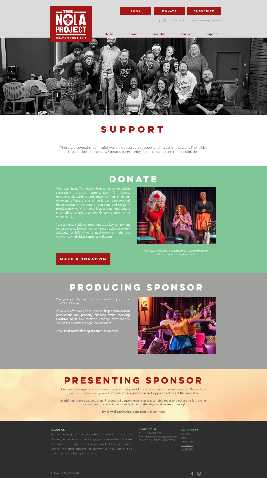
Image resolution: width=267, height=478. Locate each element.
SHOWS (185, 433)
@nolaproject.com (211, 20)
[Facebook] (159, 20)
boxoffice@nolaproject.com (161, 436)
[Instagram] (199, 473)
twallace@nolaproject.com (82, 331)
